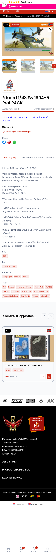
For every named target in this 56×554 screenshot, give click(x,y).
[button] (50, 29)
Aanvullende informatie (31, 157)
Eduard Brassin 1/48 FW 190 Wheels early (23, 365)
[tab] (10, 157)
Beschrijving (10, 157)
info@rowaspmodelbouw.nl (14, 446)
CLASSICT (49, 492)
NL (49, 11)
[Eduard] (9, 84)
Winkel (17, 16)
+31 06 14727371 (10, 442)
